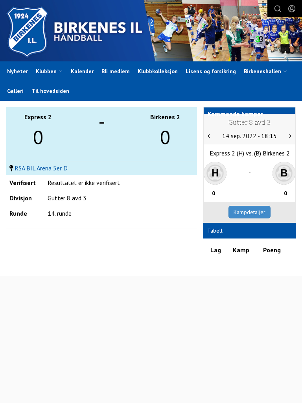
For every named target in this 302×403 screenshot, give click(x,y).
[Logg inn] (292, 9)
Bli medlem (115, 71)
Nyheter (17, 71)
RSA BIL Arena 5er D (41, 168)
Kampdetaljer (249, 212)
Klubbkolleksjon (158, 71)
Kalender (82, 71)
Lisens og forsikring (211, 71)
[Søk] (278, 9)
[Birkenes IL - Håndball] (151, 31)
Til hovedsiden (50, 90)
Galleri (15, 90)
